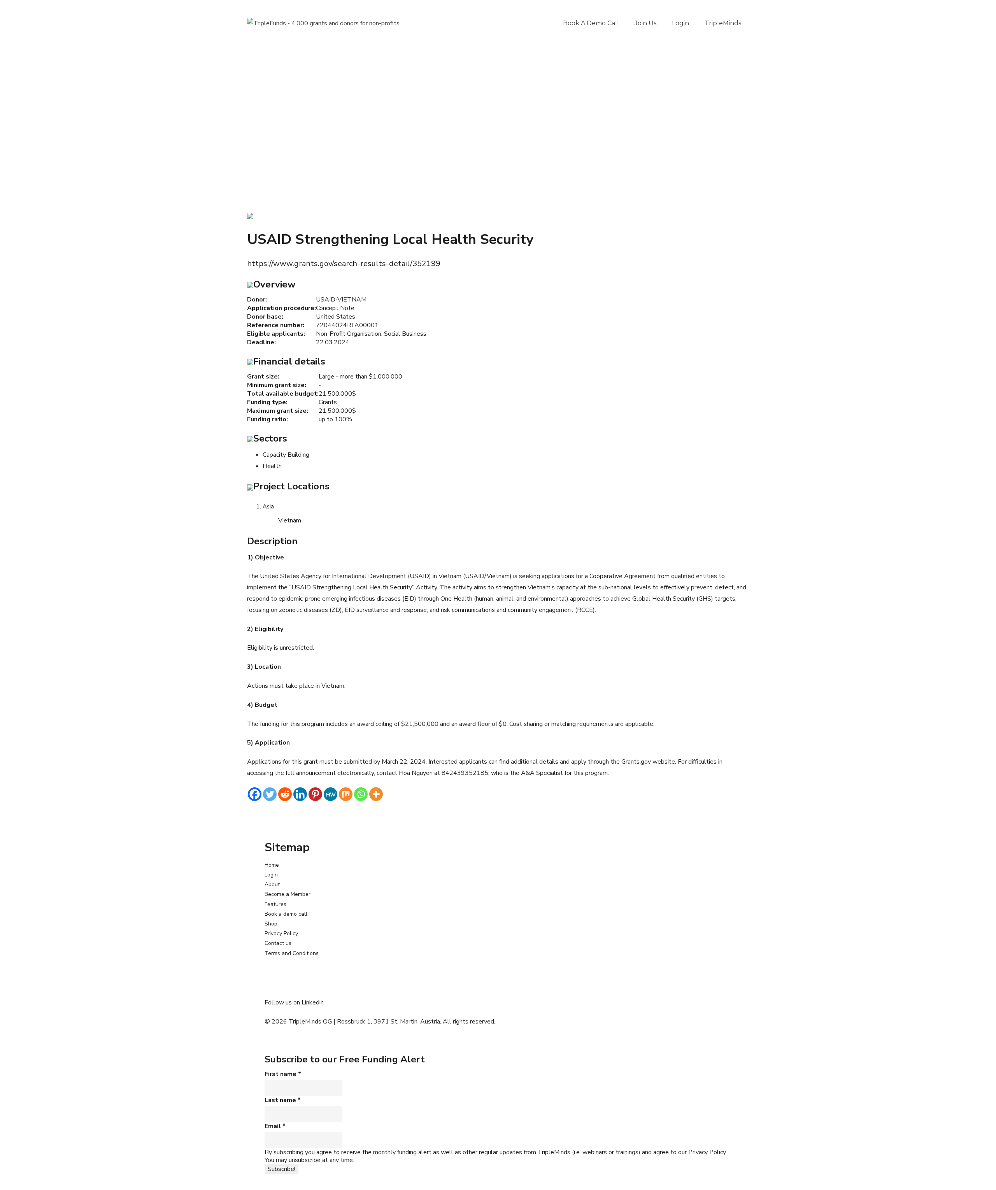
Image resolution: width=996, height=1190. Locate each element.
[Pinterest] (315, 794)
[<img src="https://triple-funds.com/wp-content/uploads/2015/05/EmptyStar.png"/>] (250, 215)
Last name (283, 1100)
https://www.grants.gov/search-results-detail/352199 (343, 263)
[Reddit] (285, 794)
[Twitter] (270, 794)
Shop (271, 923)
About (272, 884)
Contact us (278, 943)
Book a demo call (591, 23)
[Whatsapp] (361, 794)
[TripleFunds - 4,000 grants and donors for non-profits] (323, 23)
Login (680, 23)
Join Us (645, 23)
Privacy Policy (281, 933)
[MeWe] (330, 794)
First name (283, 1074)
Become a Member (287, 894)
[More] (376, 794)
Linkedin (313, 1002)
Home (272, 865)
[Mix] (345, 794)
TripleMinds (723, 23)
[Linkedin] (300, 794)
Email (275, 1126)
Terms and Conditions (292, 953)
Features (275, 904)
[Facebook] (254, 794)
